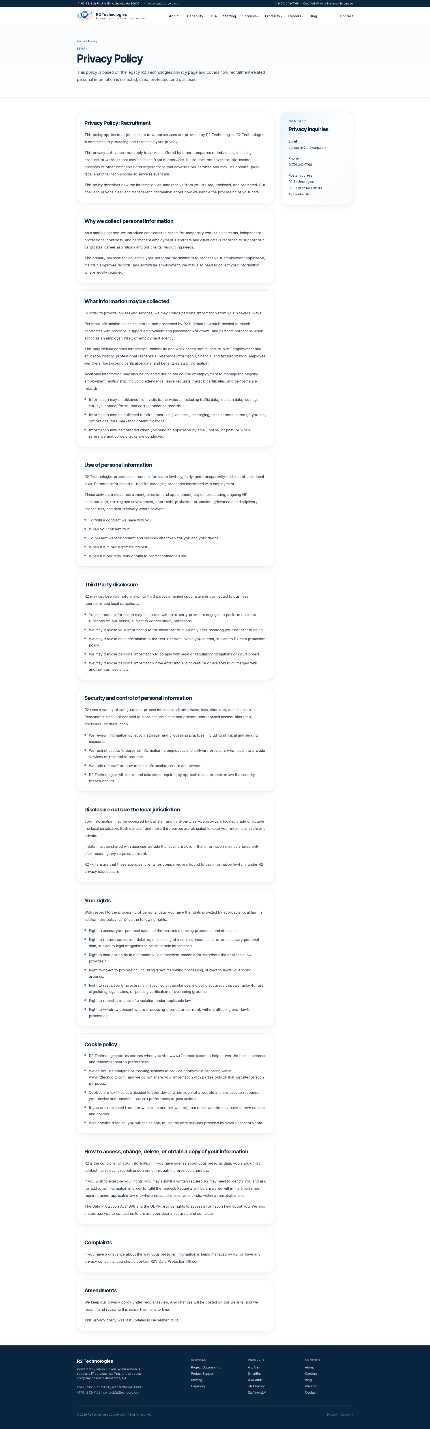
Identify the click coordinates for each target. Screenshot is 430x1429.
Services (250, 16)
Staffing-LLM (257, 1392)
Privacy (310, 1386)
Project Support (202, 1373)
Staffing (229, 16)
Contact (346, 16)
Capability (195, 16)
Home (81, 41)
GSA (213, 16)
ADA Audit (255, 1380)
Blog (313, 16)
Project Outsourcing (205, 1367)
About (175, 16)
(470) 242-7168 (300, 164)
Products (273, 16)
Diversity (347, 1414)
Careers (295, 16)
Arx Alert (254, 1367)
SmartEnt (254, 1373)
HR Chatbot (256, 1386)
